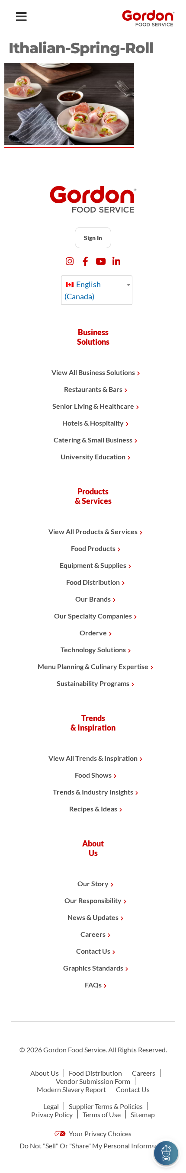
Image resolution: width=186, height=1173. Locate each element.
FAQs (93, 985)
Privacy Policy (52, 1114)
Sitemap (143, 1114)
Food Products (93, 548)
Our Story (93, 883)
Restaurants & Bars (93, 389)
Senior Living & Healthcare (93, 406)
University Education (93, 456)
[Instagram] (69, 261)
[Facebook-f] (85, 261)
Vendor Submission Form (93, 1081)
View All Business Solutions (93, 372)
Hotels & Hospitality (93, 423)
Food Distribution (93, 582)
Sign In (93, 237)
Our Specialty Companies (93, 616)
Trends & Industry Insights (93, 792)
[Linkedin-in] (116, 261)
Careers (93, 934)
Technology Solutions (93, 649)
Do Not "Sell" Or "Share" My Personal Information (93, 1145)
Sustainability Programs (93, 683)
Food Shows (93, 775)
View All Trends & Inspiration (93, 758)
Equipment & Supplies (93, 565)
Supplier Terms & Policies (106, 1106)
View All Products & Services (93, 531)
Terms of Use (102, 1114)
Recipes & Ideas (93, 808)
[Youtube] (101, 261)
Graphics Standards (93, 968)
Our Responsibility (93, 900)
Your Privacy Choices (99, 1133)
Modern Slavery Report (71, 1089)
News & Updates (93, 917)
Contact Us (93, 951)
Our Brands (93, 599)
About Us (44, 1073)
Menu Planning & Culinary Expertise (93, 666)
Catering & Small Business (93, 440)
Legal (51, 1106)
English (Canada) (82, 290)
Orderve (93, 632)
